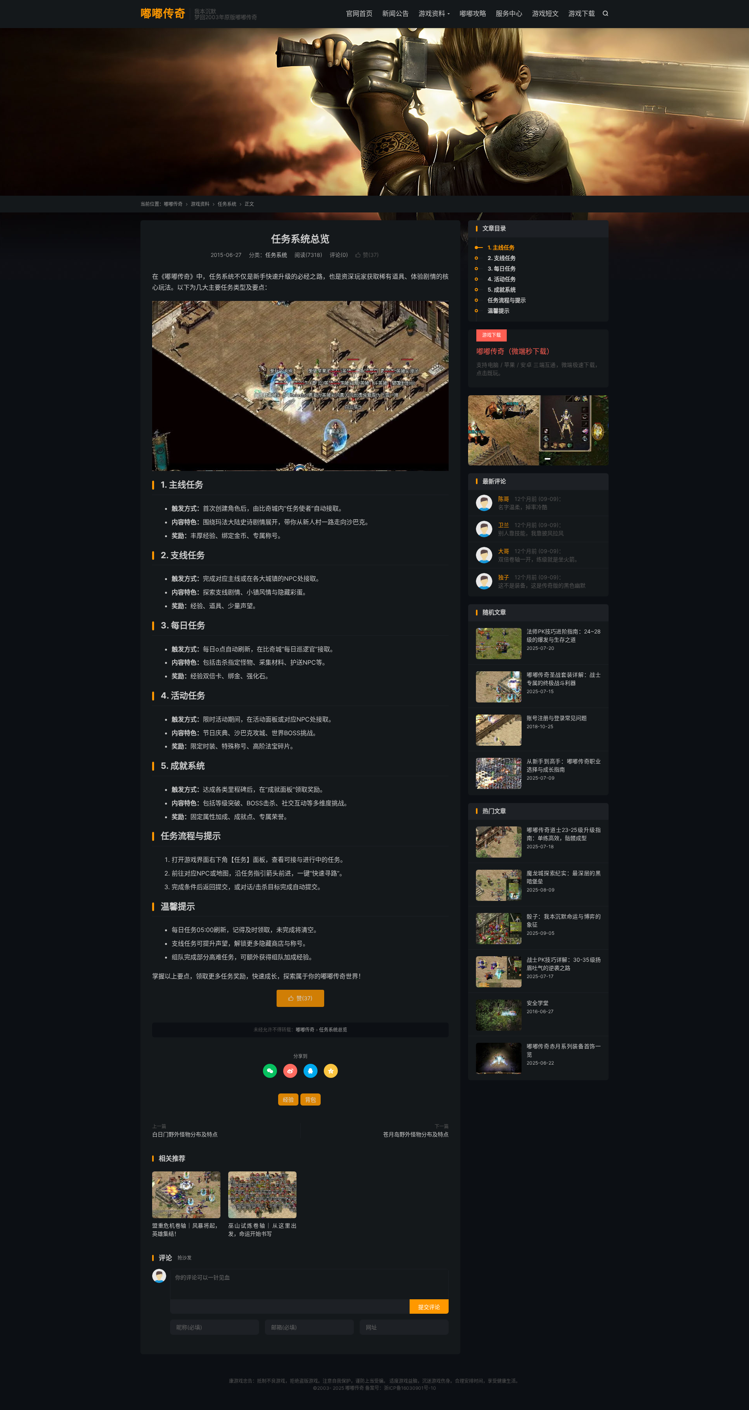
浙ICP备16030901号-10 (410, 1388)
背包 (310, 1099)
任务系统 (227, 204)
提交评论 (429, 1307)
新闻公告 (395, 14)
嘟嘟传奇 (163, 14)
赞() (367, 254)
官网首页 (359, 14)
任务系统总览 (300, 239)
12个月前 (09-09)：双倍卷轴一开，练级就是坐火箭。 (539, 555)
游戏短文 (545, 14)
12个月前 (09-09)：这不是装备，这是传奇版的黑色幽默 (542, 581)
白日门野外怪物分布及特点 (185, 1134)
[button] (529, 459)
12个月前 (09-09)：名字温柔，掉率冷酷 (531, 502)
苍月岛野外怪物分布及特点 (416, 1134)
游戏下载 (581, 14)
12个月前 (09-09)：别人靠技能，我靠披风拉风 (531, 529)
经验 (288, 1099)
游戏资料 (432, 14)
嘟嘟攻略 (473, 14)
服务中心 (509, 14)
